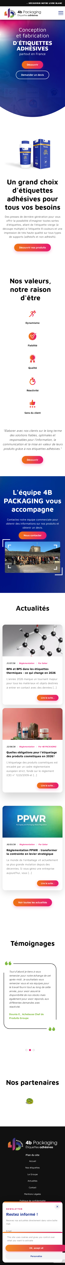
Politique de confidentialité (33, 1200)
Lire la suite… (49, 697)
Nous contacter (33, 535)
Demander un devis (32, 74)
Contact (32, 1187)
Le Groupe (33, 1174)
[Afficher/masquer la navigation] (60, 13)
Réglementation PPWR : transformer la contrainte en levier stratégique (31, 851)
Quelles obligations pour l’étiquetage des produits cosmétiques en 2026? (31, 754)
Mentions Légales (32, 1194)
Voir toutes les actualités (32, 902)
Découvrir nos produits (32, 247)
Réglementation (26, 663)
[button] (26, 1050)
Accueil (32, 1161)
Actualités (32, 1180)
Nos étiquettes (32, 1167)
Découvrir (32, 64)
